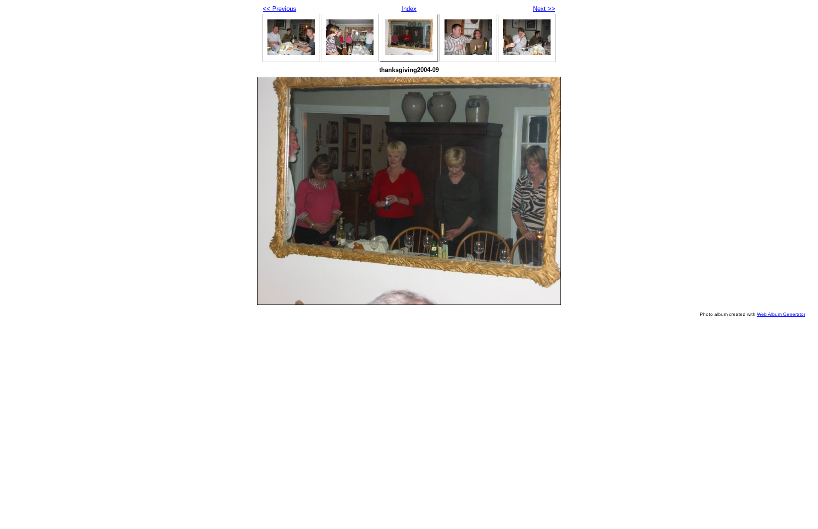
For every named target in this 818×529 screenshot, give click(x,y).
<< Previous (279, 8)
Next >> (544, 8)
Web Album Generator (781, 314)
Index (409, 8)
